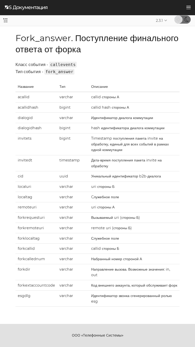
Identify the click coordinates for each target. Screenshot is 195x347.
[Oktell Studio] (26, 7)
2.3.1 (159, 20)
